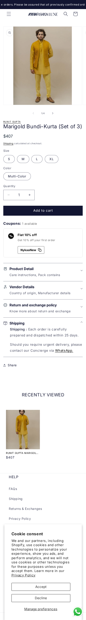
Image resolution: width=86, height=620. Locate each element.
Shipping (8, 143)
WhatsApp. (64, 350)
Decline (41, 598)
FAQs (13, 489)
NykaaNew (28, 250)
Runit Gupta (12, 121)
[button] (9, 14)
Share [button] (12, 365)
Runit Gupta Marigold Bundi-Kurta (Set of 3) (22, 453)
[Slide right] (53, 113)
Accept (41, 587)
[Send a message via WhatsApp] (78, 612)
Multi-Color (17, 176)
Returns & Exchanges (25, 509)
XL (51, 159)
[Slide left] (33, 113)
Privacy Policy (23, 575)
